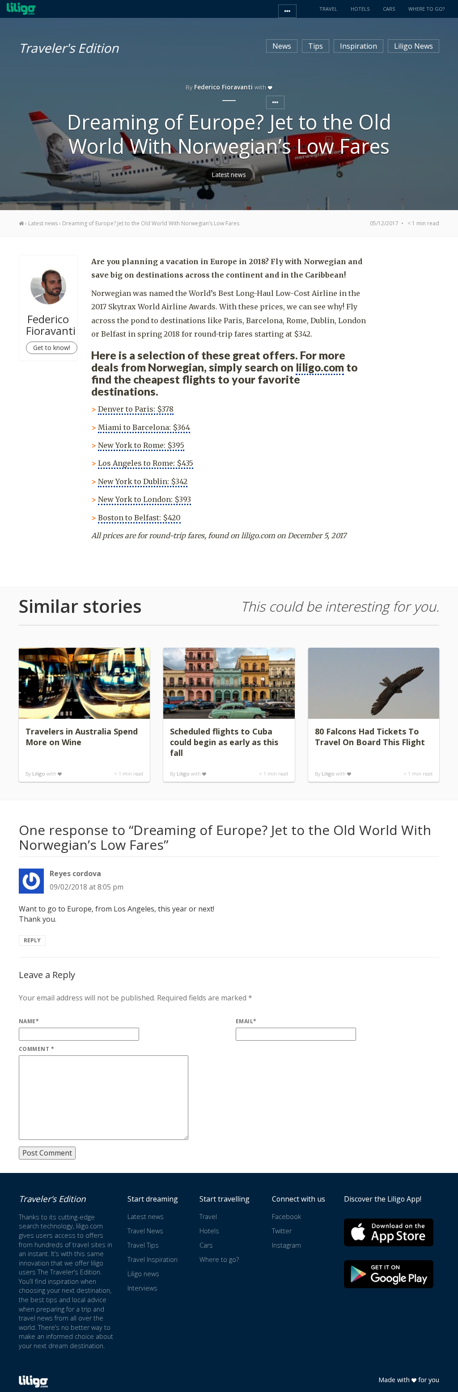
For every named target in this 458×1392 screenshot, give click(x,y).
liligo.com (320, 367)
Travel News (145, 1231)
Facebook (286, 1216)
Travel (208, 1216)
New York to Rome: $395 (141, 445)
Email (246, 1021)
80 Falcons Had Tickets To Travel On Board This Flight (370, 736)
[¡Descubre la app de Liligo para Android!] (388, 1274)
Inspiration (358, 46)
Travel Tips (143, 1245)
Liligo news (143, 1274)
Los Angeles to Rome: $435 (145, 463)
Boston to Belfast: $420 (139, 517)
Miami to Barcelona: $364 (144, 427)
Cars (206, 1245)
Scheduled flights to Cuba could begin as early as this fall (224, 742)
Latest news (229, 174)
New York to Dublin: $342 (142, 481)
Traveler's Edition (69, 46)
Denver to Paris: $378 (136, 409)
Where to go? (219, 1259)
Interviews (142, 1288)
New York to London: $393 (144, 499)
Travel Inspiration (152, 1259)
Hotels (209, 1231)
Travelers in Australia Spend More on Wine (81, 736)
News (281, 46)
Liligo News (413, 46)
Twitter (282, 1231)
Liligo (38, 773)
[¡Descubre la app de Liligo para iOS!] (388, 1232)
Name (29, 1021)
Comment (36, 1049)
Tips (315, 46)
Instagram (286, 1245)
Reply (32, 940)
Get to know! (51, 347)
